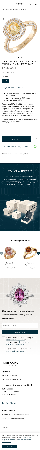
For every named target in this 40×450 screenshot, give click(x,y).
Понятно (9, 446)
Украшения (14, 9)
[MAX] (15, 403)
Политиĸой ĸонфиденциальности (17, 343)
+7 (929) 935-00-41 (10, 375)
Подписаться (20, 332)
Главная (4, 9)
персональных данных (15, 340)
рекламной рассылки (15, 351)
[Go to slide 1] (18, 57)
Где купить (23, 153)
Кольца (23, 9)
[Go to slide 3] (21, 57)
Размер (5, 76)
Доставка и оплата (9, 153)
